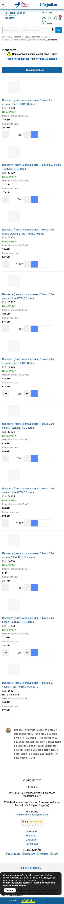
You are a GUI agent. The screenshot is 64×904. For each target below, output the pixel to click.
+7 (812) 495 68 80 (16, 12)
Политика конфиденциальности (32, 814)
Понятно (10, 890)
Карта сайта (32, 811)
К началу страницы (30, 867)
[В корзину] (34, 134)
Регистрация (47, 23)
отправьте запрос (46, 58)
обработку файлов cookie (16, 882)
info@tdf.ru (32, 787)
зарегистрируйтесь (18, 58)
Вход (44, 21)
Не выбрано (47, 12)
